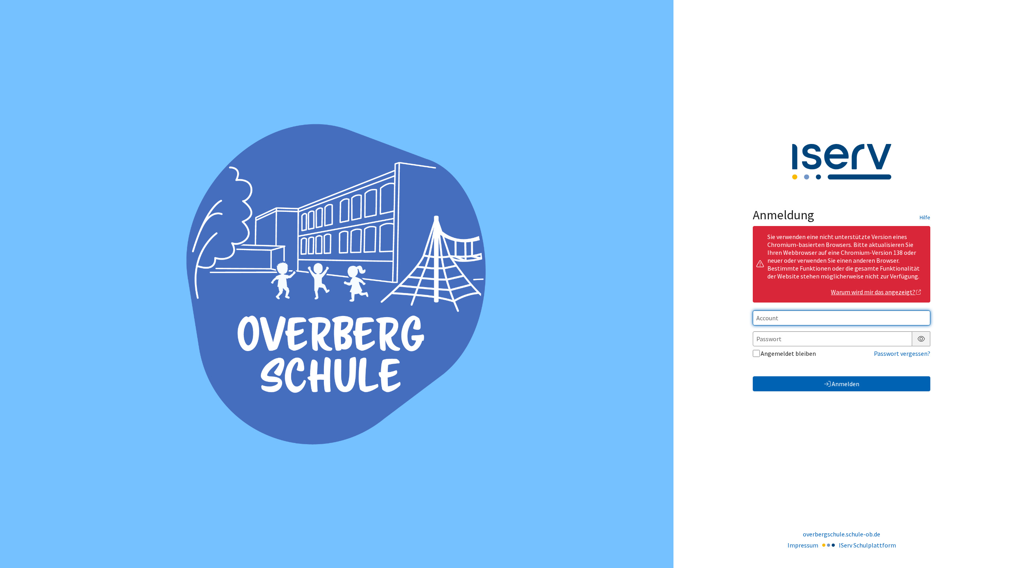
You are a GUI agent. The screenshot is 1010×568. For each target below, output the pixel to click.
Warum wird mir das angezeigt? (873, 292)
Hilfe (925, 217)
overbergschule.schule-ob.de (841, 534)
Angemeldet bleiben (788, 353)
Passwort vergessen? (902, 353)
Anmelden (845, 384)
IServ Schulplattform (867, 545)
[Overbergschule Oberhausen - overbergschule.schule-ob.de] (337, 284)
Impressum (802, 545)
